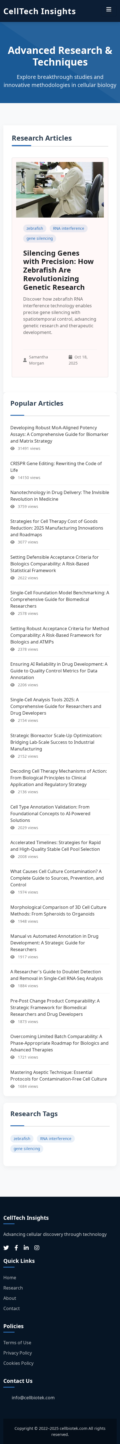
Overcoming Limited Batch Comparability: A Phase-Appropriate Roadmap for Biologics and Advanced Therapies (59, 1043)
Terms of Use (17, 1343)
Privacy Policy (17, 1353)
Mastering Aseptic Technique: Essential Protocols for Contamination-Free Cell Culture (58, 1075)
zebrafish (35, 228)
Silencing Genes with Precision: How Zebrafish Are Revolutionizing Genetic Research (58, 270)
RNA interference (68, 228)
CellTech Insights (39, 11)
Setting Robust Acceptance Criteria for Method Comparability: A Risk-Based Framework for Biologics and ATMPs (59, 635)
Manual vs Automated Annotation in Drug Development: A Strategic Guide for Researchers (54, 942)
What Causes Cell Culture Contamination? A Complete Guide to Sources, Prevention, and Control (57, 878)
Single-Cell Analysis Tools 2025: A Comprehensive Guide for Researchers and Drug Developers (55, 706)
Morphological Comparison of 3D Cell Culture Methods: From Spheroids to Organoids (58, 910)
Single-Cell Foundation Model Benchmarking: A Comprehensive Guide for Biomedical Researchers (59, 599)
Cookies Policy (18, 1363)
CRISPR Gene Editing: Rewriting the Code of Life (56, 466)
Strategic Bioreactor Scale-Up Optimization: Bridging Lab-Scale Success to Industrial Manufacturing (56, 742)
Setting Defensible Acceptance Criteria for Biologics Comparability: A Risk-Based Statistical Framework (54, 563)
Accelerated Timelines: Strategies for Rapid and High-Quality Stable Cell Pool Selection (55, 845)
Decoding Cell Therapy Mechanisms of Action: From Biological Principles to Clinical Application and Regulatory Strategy (58, 777)
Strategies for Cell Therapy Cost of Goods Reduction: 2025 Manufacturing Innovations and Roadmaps (56, 528)
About (9, 1298)
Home (9, 1278)
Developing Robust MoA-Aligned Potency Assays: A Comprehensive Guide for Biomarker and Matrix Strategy (59, 434)
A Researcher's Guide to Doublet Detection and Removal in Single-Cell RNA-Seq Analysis (56, 975)
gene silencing (40, 238)
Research (13, 1288)
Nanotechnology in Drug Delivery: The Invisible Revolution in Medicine (59, 495)
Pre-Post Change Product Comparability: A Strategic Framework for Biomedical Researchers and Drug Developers (55, 1007)
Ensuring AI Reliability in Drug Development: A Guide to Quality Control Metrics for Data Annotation (58, 670)
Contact (11, 1308)
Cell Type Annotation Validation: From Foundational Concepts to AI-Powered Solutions (50, 813)
